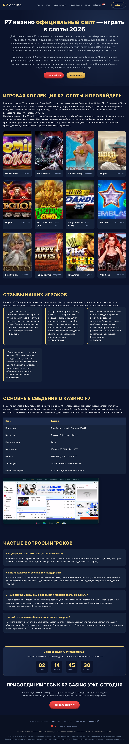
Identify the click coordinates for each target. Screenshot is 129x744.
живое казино (75, 5)
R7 (12, 5)
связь (87, 5)
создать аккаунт (64, 704)
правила (56, 721)
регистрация (76, 75)
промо (40, 5)
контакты (80, 721)
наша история (59, 5)
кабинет (119, 5)
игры (48, 5)
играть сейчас (54, 75)
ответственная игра (39, 721)
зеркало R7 (94, 721)
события (99, 5)
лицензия (68, 721)
